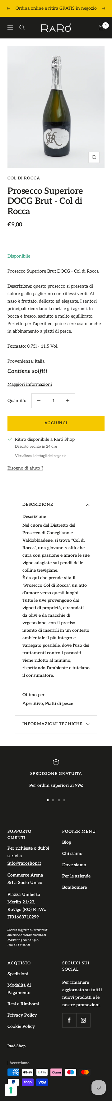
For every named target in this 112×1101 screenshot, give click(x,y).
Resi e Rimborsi (23, 1004)
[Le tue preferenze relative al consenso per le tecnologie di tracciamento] (11, 1090)
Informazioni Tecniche (52, 723)
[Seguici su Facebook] (69, 1020)
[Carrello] (101, 27)
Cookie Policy (21, 1026)
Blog (66, 842)
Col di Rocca (23, 178)
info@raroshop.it (24, 863)
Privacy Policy (22, 1015)
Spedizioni (17, 974)
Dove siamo (74, 864)
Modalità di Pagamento (19, 989)
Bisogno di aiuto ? (25, 468)
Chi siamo (72, 853)
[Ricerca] (22, 27)
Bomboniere (74, 887)
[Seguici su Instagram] (83, 1020)
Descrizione (37, 504)
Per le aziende (76, 876)
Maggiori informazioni (29, 384)
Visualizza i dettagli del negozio (41, 456)
